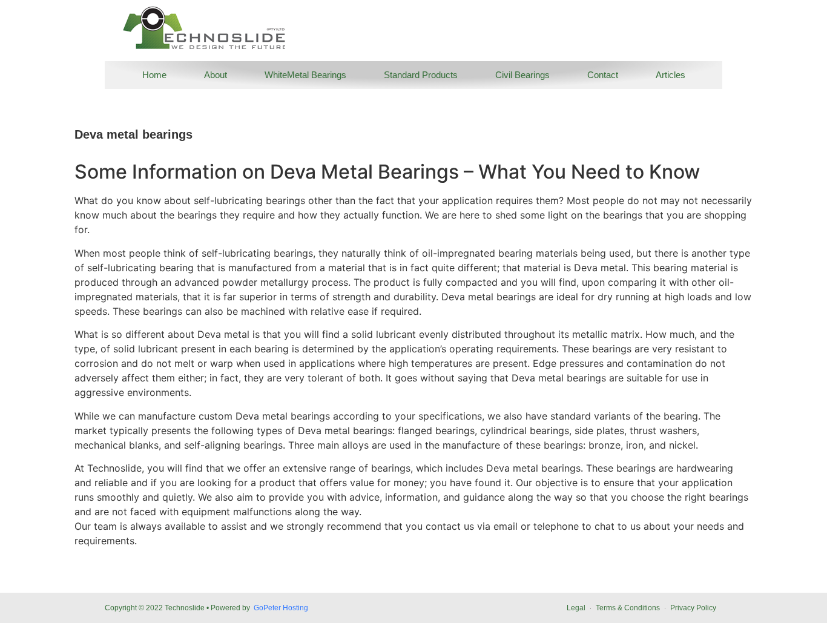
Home (154, 75)
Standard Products (421, 75)
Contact (602, 75)
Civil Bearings (522, 75)
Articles (670, 75)
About (215, 75)
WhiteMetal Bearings (305, 75)
